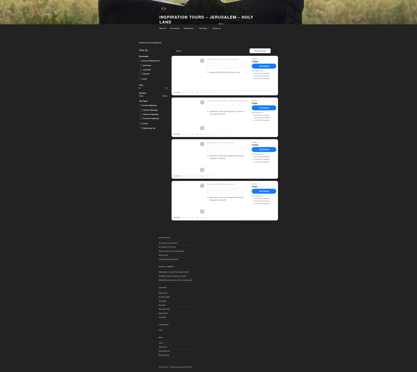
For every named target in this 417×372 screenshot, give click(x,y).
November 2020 (164, 309)
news (160, 330)
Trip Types (203, 28)
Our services (175, 28)
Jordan (238, 72)
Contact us (217, 28)
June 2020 (162, 317)
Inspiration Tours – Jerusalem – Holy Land (206, 19)
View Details (264, 66)
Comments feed (164, 351)
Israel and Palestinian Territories (222, 72)
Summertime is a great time (168, 243)
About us (162, 28)
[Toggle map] (202, 128)
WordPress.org (164, 355)
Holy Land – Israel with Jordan (223, 59)
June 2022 (162, 301)
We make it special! (185, 280)
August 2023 (163, 293)
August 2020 (163, 313)
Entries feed (163, 347)
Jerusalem (214, 114)
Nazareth (222, 114)
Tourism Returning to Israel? (168, 259)
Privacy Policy (163, 367)
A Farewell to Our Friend (167, 247)
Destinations (188, 28)
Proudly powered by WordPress (181, 367)
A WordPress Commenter (167, 280)
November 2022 (164, 297)
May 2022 (162, 305)
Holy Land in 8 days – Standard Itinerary (228, 100)
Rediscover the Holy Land (220, 142)
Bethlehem (214, 111)
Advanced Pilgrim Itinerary (221, 184)
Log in (161, 343)
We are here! (163, 255)
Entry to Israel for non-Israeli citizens (171, 251)
